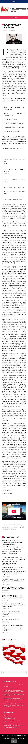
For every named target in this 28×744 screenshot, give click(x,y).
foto (7, 497)
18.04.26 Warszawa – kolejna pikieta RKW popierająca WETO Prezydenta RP (13, 580)
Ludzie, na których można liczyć (11, 527)
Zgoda (14, 741)
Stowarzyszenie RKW (19, 10)
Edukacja (14, 525)
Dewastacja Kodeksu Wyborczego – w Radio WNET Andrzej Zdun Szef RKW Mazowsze (14, 588)
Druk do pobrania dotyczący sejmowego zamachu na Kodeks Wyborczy (12, 612)
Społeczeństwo (11, 529)
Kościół (6, 525)
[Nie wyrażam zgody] (26, 739)
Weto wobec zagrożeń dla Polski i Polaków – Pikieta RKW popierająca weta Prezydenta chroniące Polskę (13, 596)
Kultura (19, 525)
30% (9, 525)
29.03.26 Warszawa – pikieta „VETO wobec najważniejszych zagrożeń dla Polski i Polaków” (13, 604)
